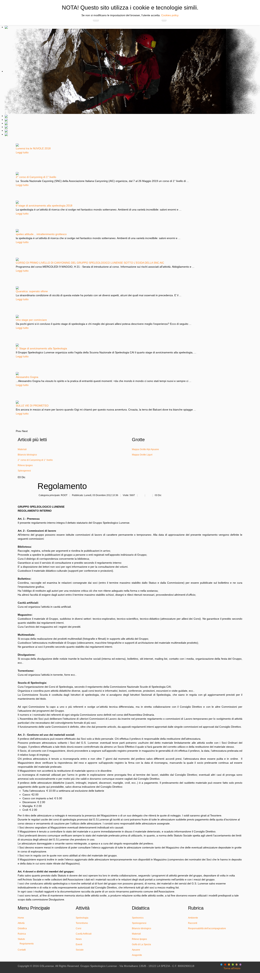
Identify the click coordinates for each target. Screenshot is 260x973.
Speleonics (138, 917)
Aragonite (137, 955)
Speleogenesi (139, 923)
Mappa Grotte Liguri (142, 454)
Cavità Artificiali (84, 933)
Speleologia (82, 917)
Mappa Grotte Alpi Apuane (145, 449)
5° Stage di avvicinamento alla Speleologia (41, 348)
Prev (18, 431)
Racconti (192, 923)
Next (25, 431)
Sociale (80, 949)
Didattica (22, 928)
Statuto (21, 939)
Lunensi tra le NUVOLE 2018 (33, 148)
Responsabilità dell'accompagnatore (207, 928)
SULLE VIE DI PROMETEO (32, 405)
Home (21, 917)
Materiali (136, 933)
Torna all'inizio (231, 968)
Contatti (22, 949)
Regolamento (27, 943)
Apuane (136, 949)
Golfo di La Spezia (141, 944)
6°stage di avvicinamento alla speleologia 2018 (44, 205)
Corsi (78, 928)
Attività (21, 923)
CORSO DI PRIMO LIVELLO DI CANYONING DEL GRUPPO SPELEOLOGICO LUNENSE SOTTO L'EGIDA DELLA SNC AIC (90, 262)
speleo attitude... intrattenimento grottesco (41, 234)
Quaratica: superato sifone (32, 291)
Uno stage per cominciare (31, 319)
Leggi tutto (22, 152)
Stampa (141, 495)
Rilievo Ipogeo (139, 939)
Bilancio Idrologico (141, 928)
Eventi (79, 944)
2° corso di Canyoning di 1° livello (36, 176)
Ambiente (193, 917)
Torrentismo (82, 923)
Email (148, 495)
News (79, 939)
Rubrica (22, 933)
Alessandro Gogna (27, 376)
